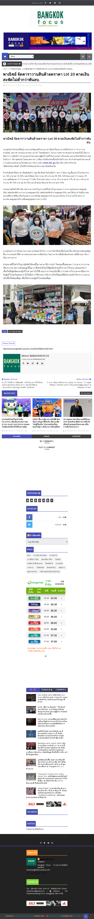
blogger (16, 436)
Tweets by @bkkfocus (35, 829)
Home (5, 69)
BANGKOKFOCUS (47, 859)
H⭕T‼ (33, 690)
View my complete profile (36, 873)
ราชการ (30, 567)
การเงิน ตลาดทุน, (36, 85)
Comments (61, 690)
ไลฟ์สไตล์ (40, 567)
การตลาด (53, 555)
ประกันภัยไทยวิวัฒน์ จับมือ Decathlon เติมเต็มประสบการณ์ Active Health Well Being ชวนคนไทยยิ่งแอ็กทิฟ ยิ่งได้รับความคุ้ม (15, 423)
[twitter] (50, 3)
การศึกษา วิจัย (33, 559)
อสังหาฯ (62, 567)
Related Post (9, 393)
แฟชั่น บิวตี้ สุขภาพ (34, 563)
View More (87, 393)
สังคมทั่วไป (51, 567)
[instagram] (60, 3)
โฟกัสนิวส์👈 (47, 690)
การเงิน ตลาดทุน (15, 69)
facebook (76, 436)
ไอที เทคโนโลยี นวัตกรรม (50, 572)
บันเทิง (58, 559)
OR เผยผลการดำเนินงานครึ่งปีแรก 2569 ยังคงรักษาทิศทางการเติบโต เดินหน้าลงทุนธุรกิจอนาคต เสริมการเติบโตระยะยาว (76, 423)
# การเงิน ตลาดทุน (15, 331)
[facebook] (45, 3)
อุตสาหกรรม (32, 572)
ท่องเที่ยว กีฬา (46, 559)
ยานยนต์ (59, 563)
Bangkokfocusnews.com (23, 916)
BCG (29, 555)
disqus (46, 436)
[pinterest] (55, 3)
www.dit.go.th (50, 162)
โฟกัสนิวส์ (49, 563)
